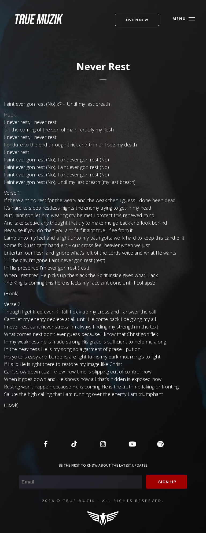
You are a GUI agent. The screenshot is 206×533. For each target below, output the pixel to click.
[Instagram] (103, 443)
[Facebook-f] (45, 443)
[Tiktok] (74, 443)
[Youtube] (131, 443)
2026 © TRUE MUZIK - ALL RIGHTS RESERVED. (103, 500)
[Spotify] (160, 443)
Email (24, 471)
